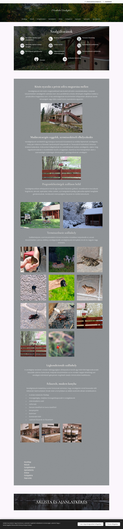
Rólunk (26, 464)
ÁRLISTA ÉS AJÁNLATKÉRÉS (61, 502)
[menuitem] (25, 19)
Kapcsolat (28, 478)
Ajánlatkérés (29, 470)
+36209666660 (108, 1)
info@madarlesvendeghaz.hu (94, 1)
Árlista (26, 473)
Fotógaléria (28, 475)
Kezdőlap (27, 462)
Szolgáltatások (29, 467)
